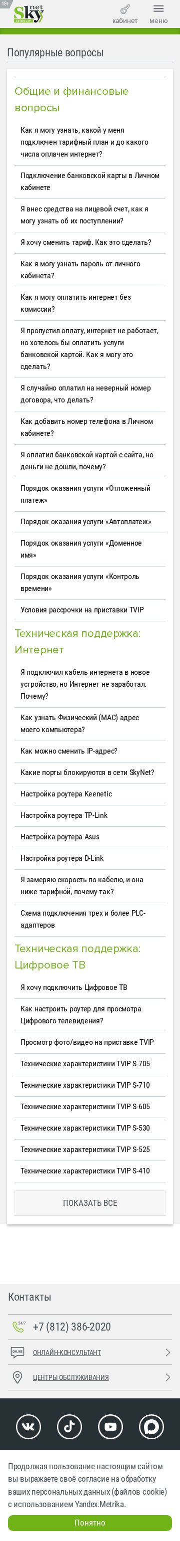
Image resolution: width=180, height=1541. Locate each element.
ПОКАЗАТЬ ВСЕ (90, 1203)
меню (159, 20)
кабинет (125, 20)
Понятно (90, 1523)
